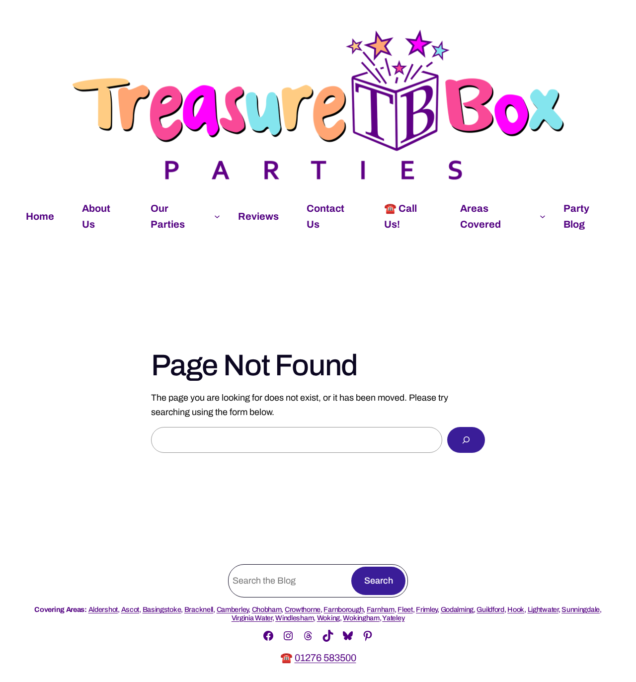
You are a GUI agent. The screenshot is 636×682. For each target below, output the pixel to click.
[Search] (466, 440)
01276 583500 (325, 657)
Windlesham (294, 618)
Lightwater (543, 609)
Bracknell (198, 609)
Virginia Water (252, 618)
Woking (328, 618)
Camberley (232, 609)
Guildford (490, 609)
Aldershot (103, 609)
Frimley (426, 609)
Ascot (130, 609)
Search (378, 581)
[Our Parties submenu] (217, 216)
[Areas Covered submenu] (543, 216)
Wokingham (361, 618)
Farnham (381, 609)
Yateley (393, 618)
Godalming (457, 609)
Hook (515, 609)
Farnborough (343, 609)
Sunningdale (580, 609)
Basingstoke (162, 609)
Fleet (405, 609)
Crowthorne (302, 609)
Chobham (267, 609)
